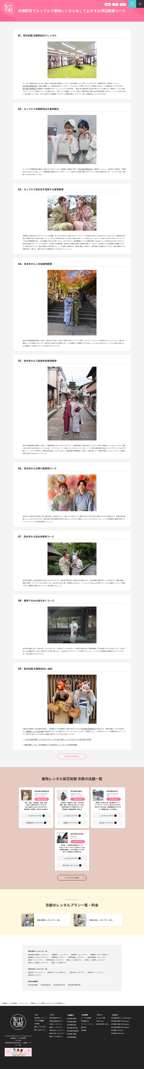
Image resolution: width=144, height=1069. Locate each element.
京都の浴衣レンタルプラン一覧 (37, 969)
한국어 (123, 4)
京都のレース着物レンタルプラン (95, 960)
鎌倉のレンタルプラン (55, 1027)
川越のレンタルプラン (55, 1024)
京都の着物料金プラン (55, 1018)
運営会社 (83, 1027)
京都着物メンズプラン (58, 957)
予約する (132, 5)
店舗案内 (71, 1015)
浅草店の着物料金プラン (56, 1021)
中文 (115, 4)
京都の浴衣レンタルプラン (57, 1033)
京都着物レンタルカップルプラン (38, 957)
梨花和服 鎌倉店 (71, 1037)
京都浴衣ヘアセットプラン (36, 972)
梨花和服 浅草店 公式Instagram (120, 1021)
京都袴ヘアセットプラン (35, 960)
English (108, 4)
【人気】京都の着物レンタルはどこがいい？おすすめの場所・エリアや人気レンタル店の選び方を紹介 (58, 739)
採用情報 (83, 1030)
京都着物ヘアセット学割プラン (99, 955)
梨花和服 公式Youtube (117, 1033)
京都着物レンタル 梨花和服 (34, 731)
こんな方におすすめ (34, 816)
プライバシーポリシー (87, 1024)
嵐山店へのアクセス (106, 823)
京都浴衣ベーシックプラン (95, 972)
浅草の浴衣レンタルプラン (57, 1030)
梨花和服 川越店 (71, 1034)
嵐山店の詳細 (113, 799)
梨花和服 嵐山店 (112, 791)
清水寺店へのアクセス (71, 865)
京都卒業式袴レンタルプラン (55, 960)
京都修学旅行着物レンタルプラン (38, 955)
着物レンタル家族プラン (59, 963)
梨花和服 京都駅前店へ (72, 756)
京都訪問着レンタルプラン (76, 957)
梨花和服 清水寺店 (77, 834)
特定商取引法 (85, 1021)
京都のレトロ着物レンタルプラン (38, 963)
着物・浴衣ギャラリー (40, 1030)
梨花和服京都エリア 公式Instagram (121, 1018)
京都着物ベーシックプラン (59, 955)
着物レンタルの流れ (40, 1027)
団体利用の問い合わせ (102, 1024)
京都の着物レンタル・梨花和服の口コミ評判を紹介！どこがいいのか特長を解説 (50, 745)
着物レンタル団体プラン (74, 960)
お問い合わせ (100, 1021)
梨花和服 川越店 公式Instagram (120, 1024)
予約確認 (36, 1024)
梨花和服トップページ (40, 1018)
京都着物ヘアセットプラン (79, 955)
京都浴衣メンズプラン (35, 975)
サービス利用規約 (86, 1018)
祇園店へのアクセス (70, 823)
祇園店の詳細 (78, 799)
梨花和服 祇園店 (76, 791)
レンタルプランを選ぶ (72, 878)
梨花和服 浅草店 (71, 1018)
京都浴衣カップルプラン (77, 972)
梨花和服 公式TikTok (117, 1030)
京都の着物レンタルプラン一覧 (37, 951)
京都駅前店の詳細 (42, 799)
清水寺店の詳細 (77, 842)
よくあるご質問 (100, 1018)
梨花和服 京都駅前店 (29, 86)
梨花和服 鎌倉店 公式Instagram (120, 1027)
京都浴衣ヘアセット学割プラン (57, 972)
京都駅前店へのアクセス (34, 823)
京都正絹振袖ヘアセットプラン (97, 957)
